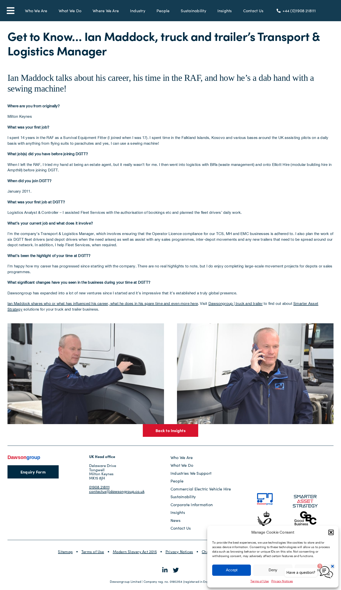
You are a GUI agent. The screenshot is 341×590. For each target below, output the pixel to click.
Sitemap (65, 551)
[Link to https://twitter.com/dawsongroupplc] (176, 570)
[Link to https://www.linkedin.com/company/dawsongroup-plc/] (165, 570)
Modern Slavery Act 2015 (135, 551)
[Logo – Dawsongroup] (23, 456)
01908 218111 (99, 486)
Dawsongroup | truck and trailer (235, 303)
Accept (231, 570)
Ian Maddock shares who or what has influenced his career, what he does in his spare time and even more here (102, 303)
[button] (331, 532)
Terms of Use (259, 581)
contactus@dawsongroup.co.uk (117, 491)
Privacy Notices (179, 551)
